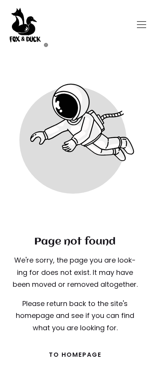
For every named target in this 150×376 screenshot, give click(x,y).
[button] (141, 24)
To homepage (75, 354)
